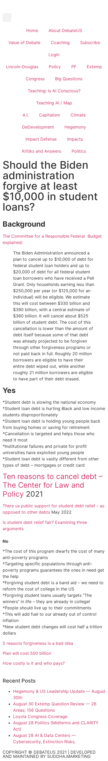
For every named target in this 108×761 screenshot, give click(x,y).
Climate (78, 115)
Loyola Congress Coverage (40, 716)
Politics (79, 151)
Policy (55, 66)
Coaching (60, 42)
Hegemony (75, 127)
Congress (35, 78)
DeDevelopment (38, 127)
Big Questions (68, 78)
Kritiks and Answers (41, 151)
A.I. (26, 115)
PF (73, 66)
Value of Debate (24, 42)
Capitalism (49, 115)
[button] (7, 17)
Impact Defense (41, 139)
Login (54, 54)
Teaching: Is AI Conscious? (54, 90)
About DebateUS (65, 30)
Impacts (75, 139)
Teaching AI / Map (54, 102)
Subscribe (90, 42)
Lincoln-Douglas (22, 66)
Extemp (94, 66)
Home (32, 30)
